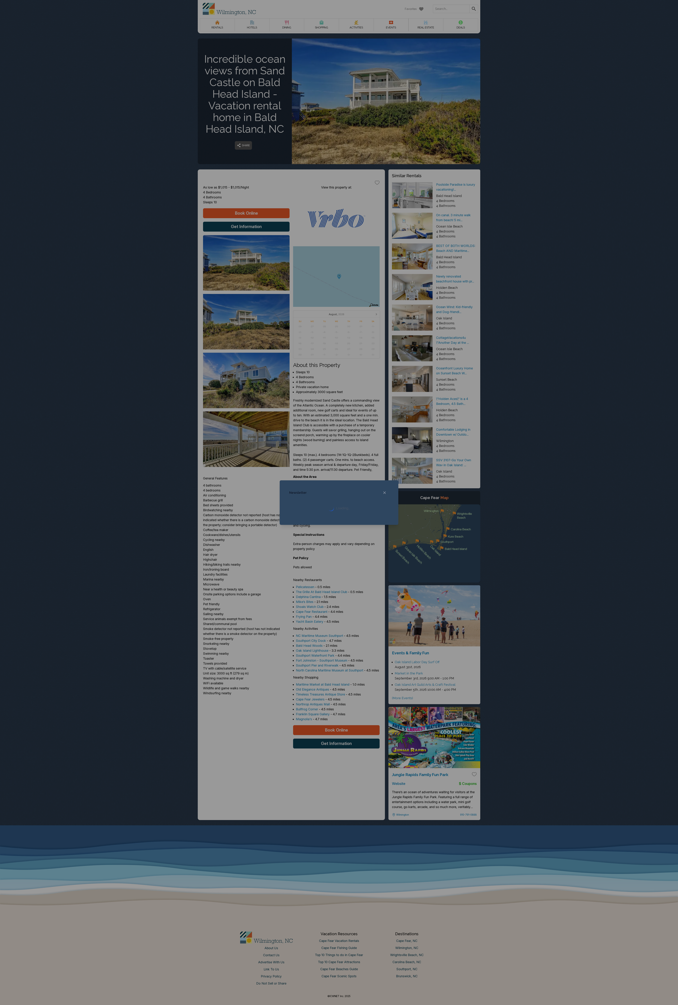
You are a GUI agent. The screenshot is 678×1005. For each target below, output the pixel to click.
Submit (339, 557)
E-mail (304, 538)
